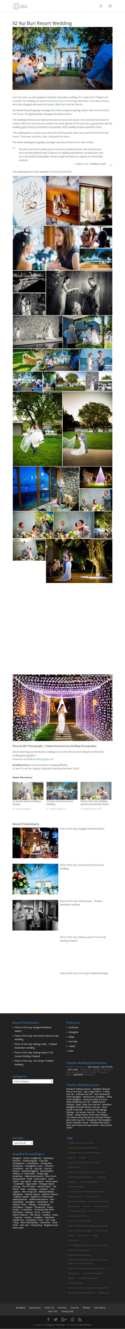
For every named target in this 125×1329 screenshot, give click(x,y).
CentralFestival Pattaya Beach (80, 1177)
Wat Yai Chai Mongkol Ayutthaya (81, 1292)
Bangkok (97, 1069)
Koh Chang (81, 1072)
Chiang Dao (101, 1177)
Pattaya (107, 1069)
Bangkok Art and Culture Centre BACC (84, 1162)
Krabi (68, 1074)
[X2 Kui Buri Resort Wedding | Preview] (27, 791)
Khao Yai (87, 1206)
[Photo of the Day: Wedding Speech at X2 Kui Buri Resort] (95, 791)
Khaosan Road (74, 1206)
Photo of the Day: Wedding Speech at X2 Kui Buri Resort (94, 803)
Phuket (69, 1066)
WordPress (85, 1324)
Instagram (73, 1032)
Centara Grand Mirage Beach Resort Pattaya (86, 1172)
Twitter (71, 1046)
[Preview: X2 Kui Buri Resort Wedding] (61, 791)
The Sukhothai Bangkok (88, 1278)
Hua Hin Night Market (77, 1201)
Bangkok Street (74, 1167)
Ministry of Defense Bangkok (80, 1230)
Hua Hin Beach (93, 1196)
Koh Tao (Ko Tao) (96, 1211)
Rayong (102, 1072)
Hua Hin (70, 1072)
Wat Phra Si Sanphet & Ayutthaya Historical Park (88, 1288)
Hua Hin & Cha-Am (76, 1196)
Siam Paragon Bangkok (92, 1273)
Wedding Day (104, 1292)
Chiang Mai (85, 1069)
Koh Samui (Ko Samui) (77, 1211)
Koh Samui (80, 1066)
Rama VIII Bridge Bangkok (78, 1250)
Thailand (71, 1278)
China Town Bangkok (89, 1182)
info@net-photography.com (40, 759)
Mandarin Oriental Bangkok (79, 1221)
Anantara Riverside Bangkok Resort (83, 1147)
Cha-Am (93, 1072)
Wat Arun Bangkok (75, 1283)
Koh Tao (52, 1311)
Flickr (69, 171)
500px (71, 1036)
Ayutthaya (90, 1074)
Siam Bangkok (74, 1273)
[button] (29, 201)
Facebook (57, 171)
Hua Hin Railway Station (99, 1201)
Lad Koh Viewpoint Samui (78, 1216)
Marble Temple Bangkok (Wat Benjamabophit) (87, 1225)
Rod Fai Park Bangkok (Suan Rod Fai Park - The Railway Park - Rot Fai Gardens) (87, 1262)
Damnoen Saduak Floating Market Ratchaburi (87, 1191)
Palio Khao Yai (101, 1230)
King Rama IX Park (101, 1206)
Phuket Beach (73, 1240)
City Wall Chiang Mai (76, 1186)
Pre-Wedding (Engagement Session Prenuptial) (87, 1245)
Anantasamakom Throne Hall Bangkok (84, 1152)
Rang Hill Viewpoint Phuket (79, 1255)
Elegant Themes (55, 1324)
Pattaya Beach (83, 1235)
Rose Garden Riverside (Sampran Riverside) (86, 1268)
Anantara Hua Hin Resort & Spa (81, 1143)
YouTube (72, 1041)
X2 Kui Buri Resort (56, 100)
